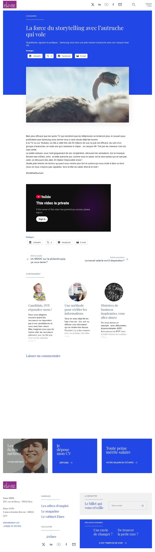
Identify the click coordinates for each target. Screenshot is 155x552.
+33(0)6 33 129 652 (12, 526)
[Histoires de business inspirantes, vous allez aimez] (114, 292)
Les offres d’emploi (54, 506)
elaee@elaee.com (11, 523)
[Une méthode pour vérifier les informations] (77, 292)
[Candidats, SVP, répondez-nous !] (41, 292)
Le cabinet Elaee (52, 516)
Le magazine (50, 511)
